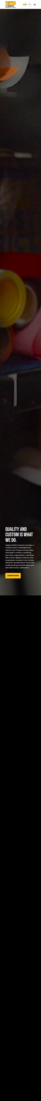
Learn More (13, 575)
